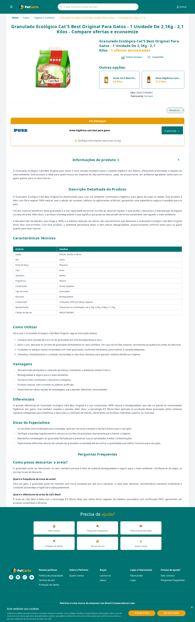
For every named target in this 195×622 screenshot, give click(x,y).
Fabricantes (136, 575)
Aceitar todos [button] (142, 613)
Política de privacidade (51, 575)
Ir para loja (172, 130)
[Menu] (11, 6)
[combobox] (98, 6)
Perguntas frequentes (173, 580)
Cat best (148, 96)
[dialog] (97, 613)
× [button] (192, 607)
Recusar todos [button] (171, 613)
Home (15, 17)
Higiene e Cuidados (44, 17)
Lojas (133, 580)
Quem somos (76, 575)
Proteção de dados (49, 584)
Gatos (26, 17)
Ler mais (48, 619)
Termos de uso (47, 580)
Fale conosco (168, 575)
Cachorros (105, 575)
